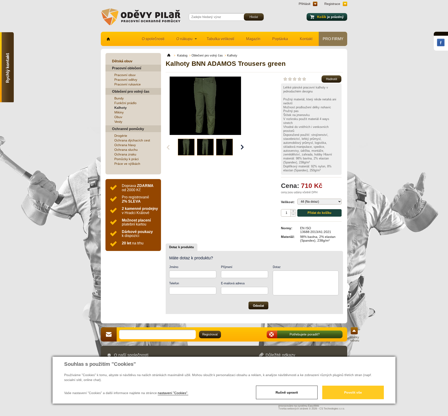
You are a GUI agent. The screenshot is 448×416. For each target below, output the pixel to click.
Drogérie (120, 135)
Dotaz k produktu (181, 247)
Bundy (119, 98)
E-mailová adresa (233, 283)
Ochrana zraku (125, 154)
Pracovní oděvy (125, 79)
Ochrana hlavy (125, 145)
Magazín (253, 39)
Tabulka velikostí (220, 39)
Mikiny (119, 112)
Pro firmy (333, 39)
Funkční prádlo (125, 103)
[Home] (171, 55)
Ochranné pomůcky (128, 129)
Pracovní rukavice (127, 84)
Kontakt (306, 39)
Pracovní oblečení (126, 68)
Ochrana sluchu (126, 150)
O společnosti (153, 39)
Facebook (440, 42)
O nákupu (184, 39)
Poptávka (280, 39)
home (108, 39)
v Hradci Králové (140, 211)
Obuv (118, 117)
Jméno (173, 267)
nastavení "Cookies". (173, 393)
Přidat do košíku (319, 213)
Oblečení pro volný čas (130, 91)
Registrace (332, 4)
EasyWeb (313, 405)
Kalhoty (120, 107)
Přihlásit (304, 4)
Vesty (118, 121)
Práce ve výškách (127, 164)
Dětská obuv (122, 61)
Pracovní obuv (125, 75)
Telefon (174, 283)
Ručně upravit (287, 392)
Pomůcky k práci (126, 159)
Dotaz (277, 267)
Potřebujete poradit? (305, 334)
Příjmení (226, 267)
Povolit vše (353, 392)
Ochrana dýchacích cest (132, 140)
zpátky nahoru (354, 338)
